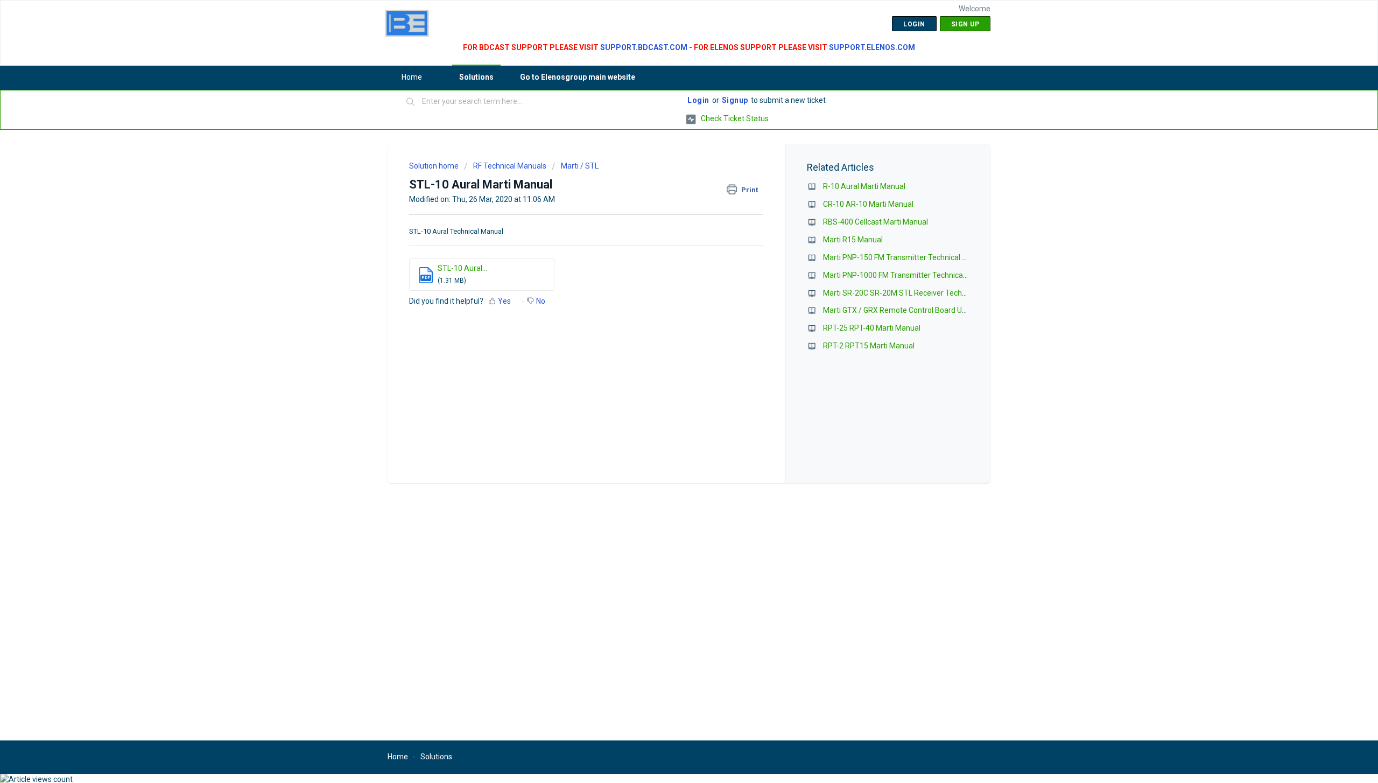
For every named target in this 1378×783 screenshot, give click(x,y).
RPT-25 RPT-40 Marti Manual (871, 328)
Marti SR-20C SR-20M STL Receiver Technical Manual (913, 293)
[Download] (669, 253)
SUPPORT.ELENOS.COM (872, 47)
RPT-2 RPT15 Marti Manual (869, 345)
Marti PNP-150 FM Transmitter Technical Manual (905, 257)
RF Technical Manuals (509, 166)
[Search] (411, 102)
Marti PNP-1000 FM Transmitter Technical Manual (907, 275)
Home (412, 77)
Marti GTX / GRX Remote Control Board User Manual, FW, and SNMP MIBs (946, 310)
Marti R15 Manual (853, 239)
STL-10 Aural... (462, 268)
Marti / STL (580, 166)
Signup (735, 100)
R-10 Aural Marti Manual (864, 186)
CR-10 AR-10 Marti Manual (868, 204)
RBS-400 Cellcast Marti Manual (875, 222)
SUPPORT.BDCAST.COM (643, 47)
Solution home (434, 166)
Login (698, 100)
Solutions (476, 77)
